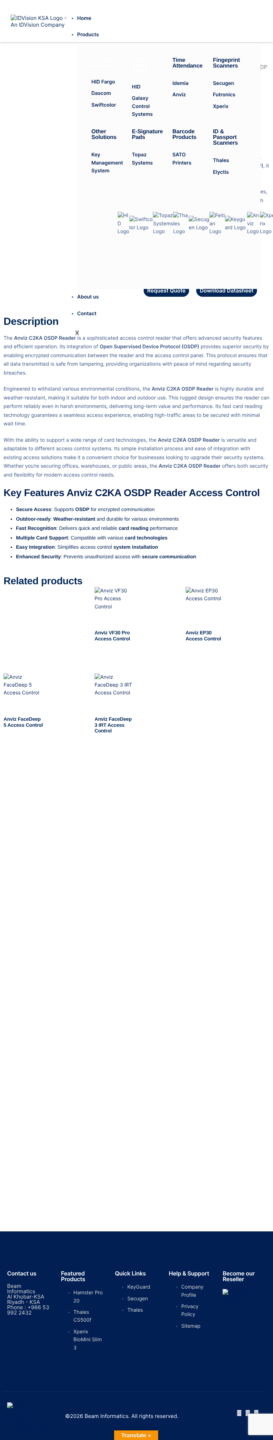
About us (88, 297)
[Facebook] (239, 1413)
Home (84, 18)
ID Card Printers (100, 63)
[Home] (39, 20)
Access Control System (140, 65)
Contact (86, 314)
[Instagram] (247, 1413)
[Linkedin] (256, 1413)
